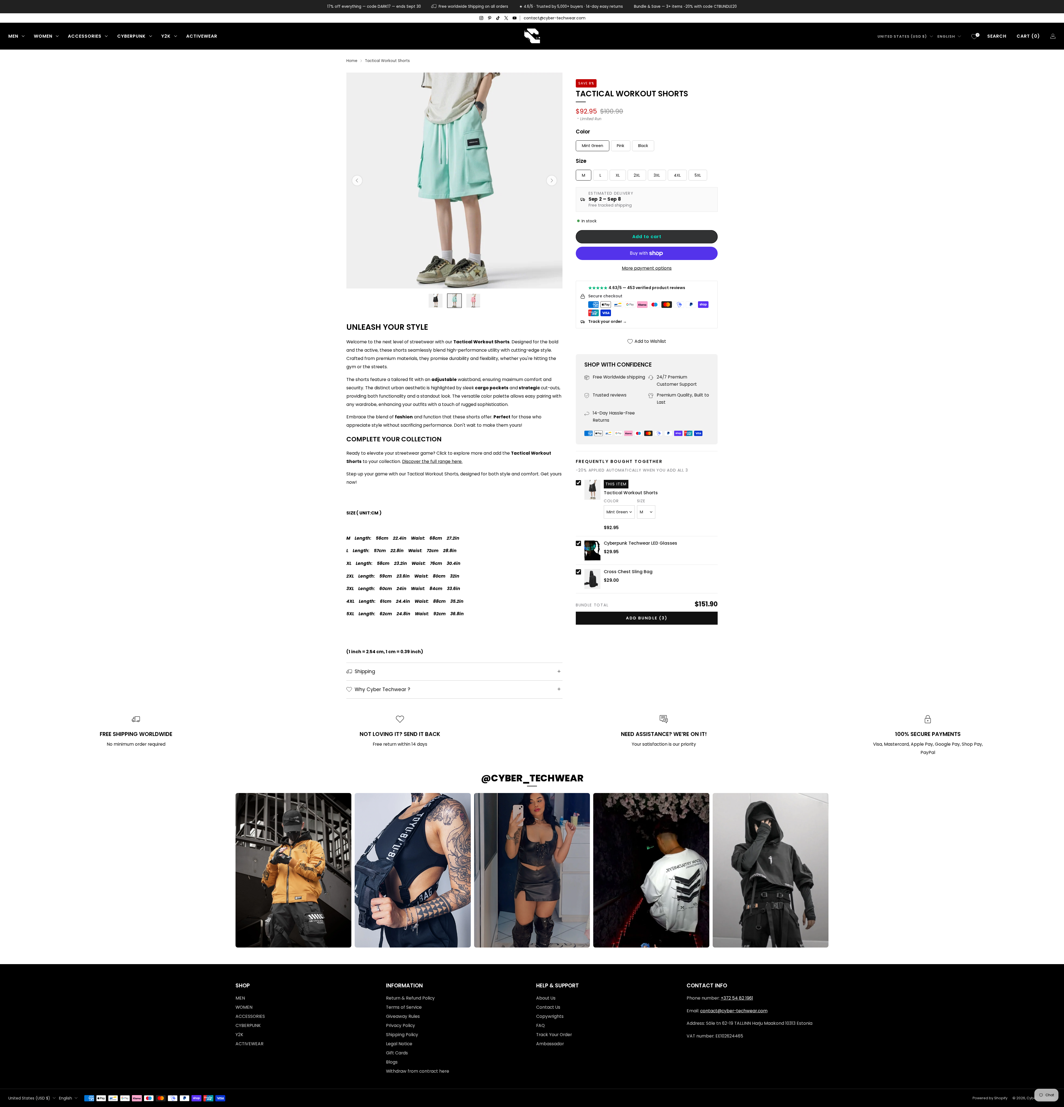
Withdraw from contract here (417, 1071)
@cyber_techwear (532, 778)
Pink (620, 145)
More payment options (647, 268)
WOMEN (43, 36)
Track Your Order (554, 1035)
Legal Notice (399, 1044)
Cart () (1028, 36)
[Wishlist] (974, 36)
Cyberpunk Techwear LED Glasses (640, 543)
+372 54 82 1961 (737, 998)
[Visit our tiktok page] (498, 18)
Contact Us (548, 1007)
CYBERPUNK (131, 36)
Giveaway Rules (403, 1016)
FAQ (540, 1025)
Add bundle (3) (646, 618)
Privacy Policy (400, 1025)
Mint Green (592, 145)
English (946, 36)
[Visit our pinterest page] (489, 18)
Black (643, 145)
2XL (637, 175)
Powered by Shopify (990, 1098)
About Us (546, 998)
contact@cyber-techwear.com (554, 18)
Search (996, 36)
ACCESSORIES (84, 36)
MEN (13, 36)
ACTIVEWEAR (201, 36)
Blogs (392, 1062)
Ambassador (550, 1044)
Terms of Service (404, 1007)
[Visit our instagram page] (481, 18)
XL (618, 175)
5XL (698, 175)
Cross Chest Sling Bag (628, 572)
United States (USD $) (902, 36)
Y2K (166, 36)
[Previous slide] (357, 180)
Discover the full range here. (432, 461)
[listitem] (374, 6)
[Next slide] (551, 180)
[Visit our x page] (506, 18)
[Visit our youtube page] (514, 18)
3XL (657, 175)
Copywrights (550, 1016)
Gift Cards (397, 1053)
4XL (677, 175)
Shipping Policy (402, 1035)
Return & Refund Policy (410, 998)
